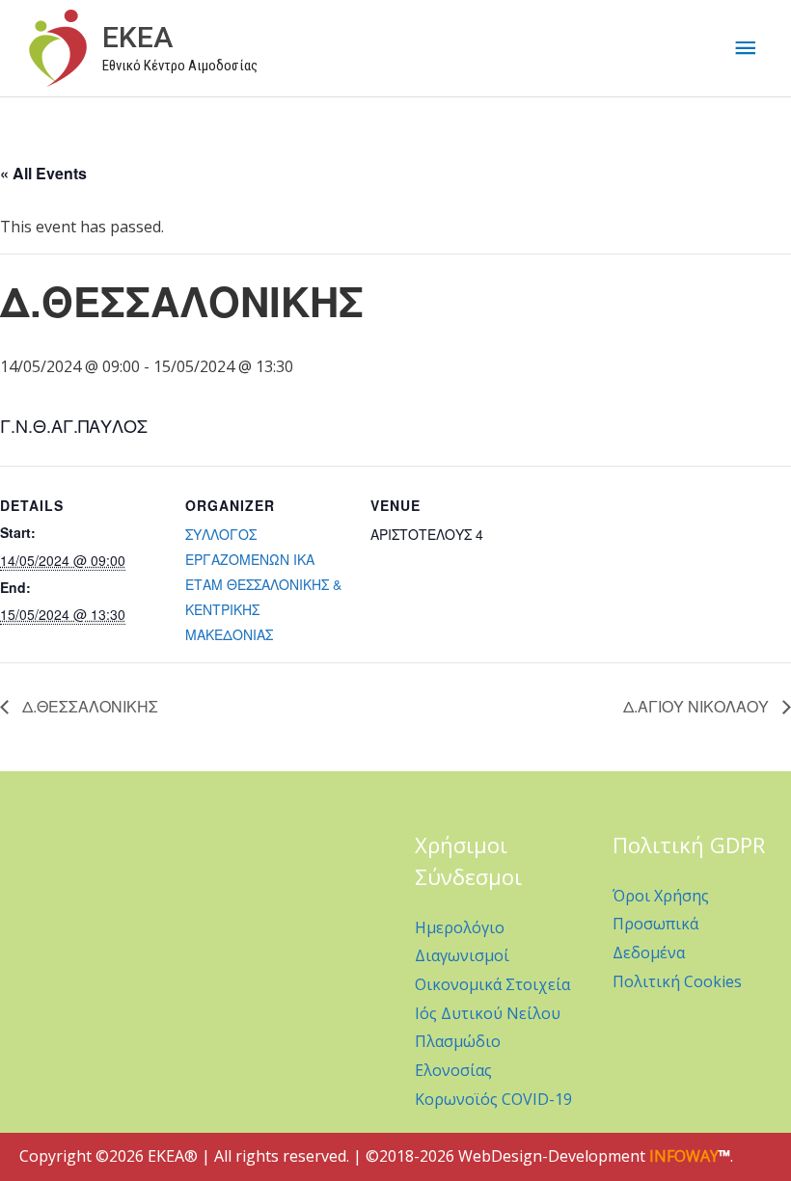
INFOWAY (684, 1156)
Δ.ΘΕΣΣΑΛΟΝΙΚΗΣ (88, 706)
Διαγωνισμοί (462, 955)
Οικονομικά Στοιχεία (492, 984)
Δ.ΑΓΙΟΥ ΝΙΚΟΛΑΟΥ (698, 706)
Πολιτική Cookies (677, 981)
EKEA (137, 37)
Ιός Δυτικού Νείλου (487, 1013)
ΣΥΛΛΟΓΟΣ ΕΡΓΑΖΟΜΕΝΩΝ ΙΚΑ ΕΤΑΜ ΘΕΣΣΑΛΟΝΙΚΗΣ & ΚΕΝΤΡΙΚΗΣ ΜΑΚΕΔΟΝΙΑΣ (263, 584)
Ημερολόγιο (460, 927)
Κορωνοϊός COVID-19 (493, 1099)
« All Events (43, 173)
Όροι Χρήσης (661, 895)
